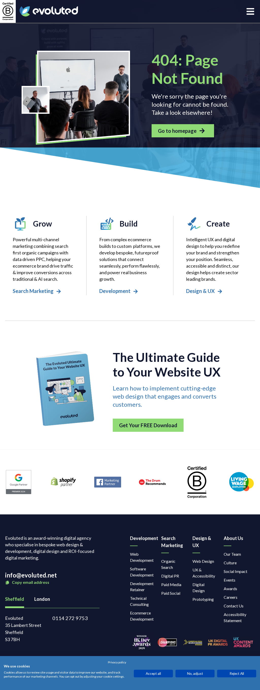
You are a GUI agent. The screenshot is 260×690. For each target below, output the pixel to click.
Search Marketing (171, 541)
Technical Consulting (139, 601)
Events (229, 579)
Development (140, 538)
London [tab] (42, 599)
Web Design (203, 561)
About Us (233, 538)
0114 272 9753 (70, 618)
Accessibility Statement (235, 617)
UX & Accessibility (203, 572)
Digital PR (170, 575)
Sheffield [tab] (14, 599)
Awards (230, 588)
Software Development (142, 571)
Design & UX (201, 541)
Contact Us (233, 605)
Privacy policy (117, 662)
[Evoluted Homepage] (49, 11)
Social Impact (235, 571)
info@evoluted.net (31, 575)
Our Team (232, 554)
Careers (230, 597)
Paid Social (170, 593)
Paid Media (171, 584)
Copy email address (30, 582)
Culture (230, 562)
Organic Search (168, 564)
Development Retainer (142, 586)
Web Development (142, 557)
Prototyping (203, 599)
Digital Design (198, 587)
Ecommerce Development (142, 615)
